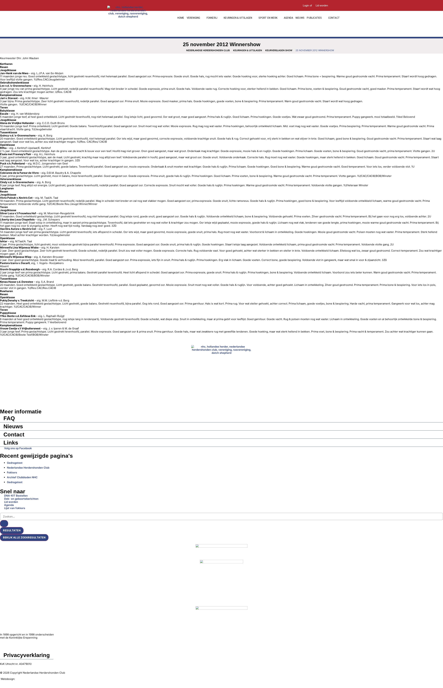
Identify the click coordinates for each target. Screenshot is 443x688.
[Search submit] (4, 523)
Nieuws (13, 426)
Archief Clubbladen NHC (22, 477)
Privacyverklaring (26, 655)
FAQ (9, 418)
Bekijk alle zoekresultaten (24, 537)
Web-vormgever (26, 679)
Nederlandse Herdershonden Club (208, 50)
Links (10, 443)
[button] (195, 17)
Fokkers (12, 472)
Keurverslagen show (278, 50)
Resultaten (12, 530)
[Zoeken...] (294, 5)
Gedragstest (14, 462)
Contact (13, 434)
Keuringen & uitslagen (247, 50)
